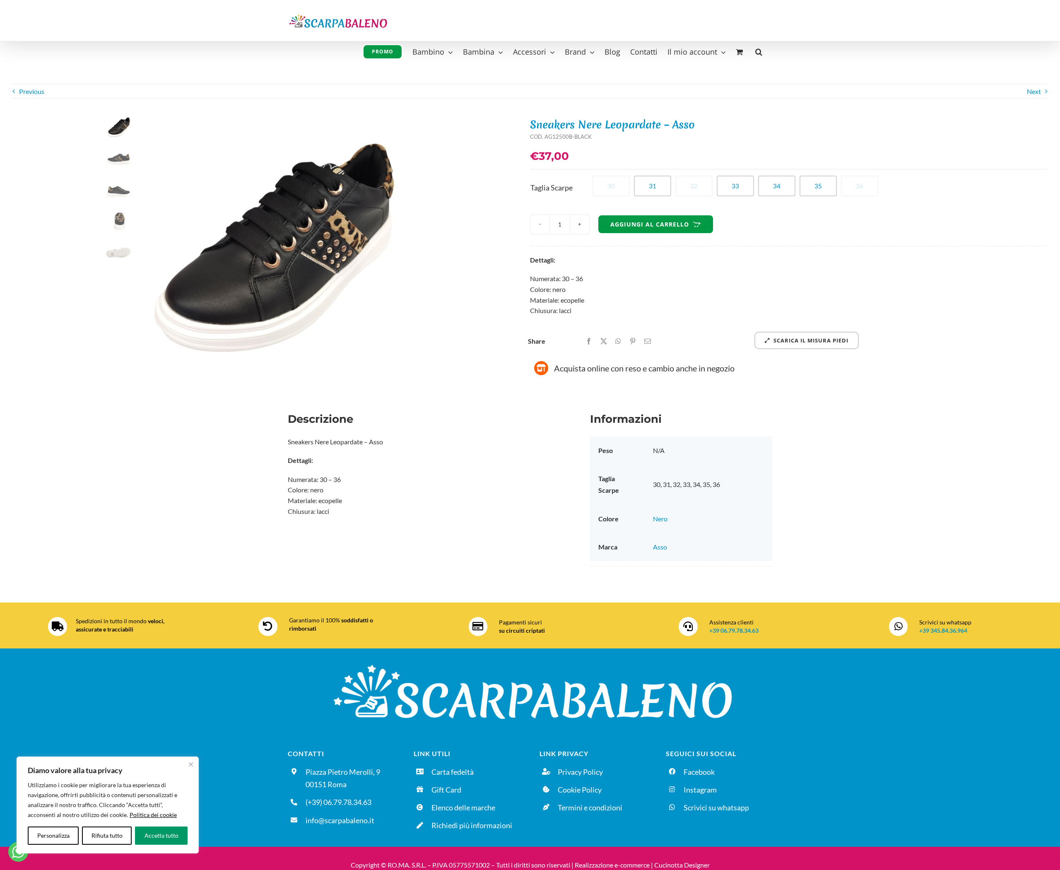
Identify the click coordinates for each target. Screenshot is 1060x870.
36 (859, 186)
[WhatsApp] (618, 341)
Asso (660, 547)
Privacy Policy (580, 771)
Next (1034, 91)
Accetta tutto (161, 835)
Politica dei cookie (153, 814)
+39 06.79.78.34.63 (734, 630)
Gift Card (446, 789)
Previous (31, 91)
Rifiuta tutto (107, 835)
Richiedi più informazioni (471, 825)
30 (611, 186)
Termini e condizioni (590, 807)
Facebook (699, 771)
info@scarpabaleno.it (340, 820)
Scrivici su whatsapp (716, 807)
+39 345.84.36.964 (943, 630)
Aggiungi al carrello (649, 224)
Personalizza (53, 835)
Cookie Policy (580, 789)
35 (818, 186)
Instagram (700, 789)
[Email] (647, 341)
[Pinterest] (632, 341)
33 (735, 186)
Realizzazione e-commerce (612, 865)
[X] (603, 341)
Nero (660, 519)
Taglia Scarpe (551, 187)
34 (777, 186)
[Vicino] (191, 764)
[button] (758, 50)
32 (694, 186)
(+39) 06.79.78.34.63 (338, 802)
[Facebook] (588, 341)
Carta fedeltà (452, 771)
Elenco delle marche (463, 807)
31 (652, 186)
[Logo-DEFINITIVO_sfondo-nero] (530, 661)
